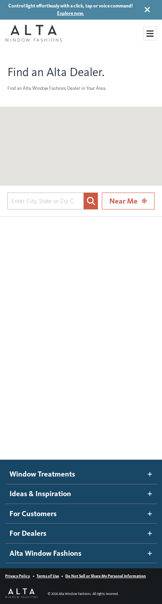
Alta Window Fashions (45, 553)
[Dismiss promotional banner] (147, 10)
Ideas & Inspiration (40, 493)
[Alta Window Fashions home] (33, 34)
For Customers (33, 513)
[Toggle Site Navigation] (150, 33)
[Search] (91, 201)
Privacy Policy (17, 576)
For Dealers (27, 533)
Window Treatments (42, 473)
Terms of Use (48, 576)
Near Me (123, 201)
